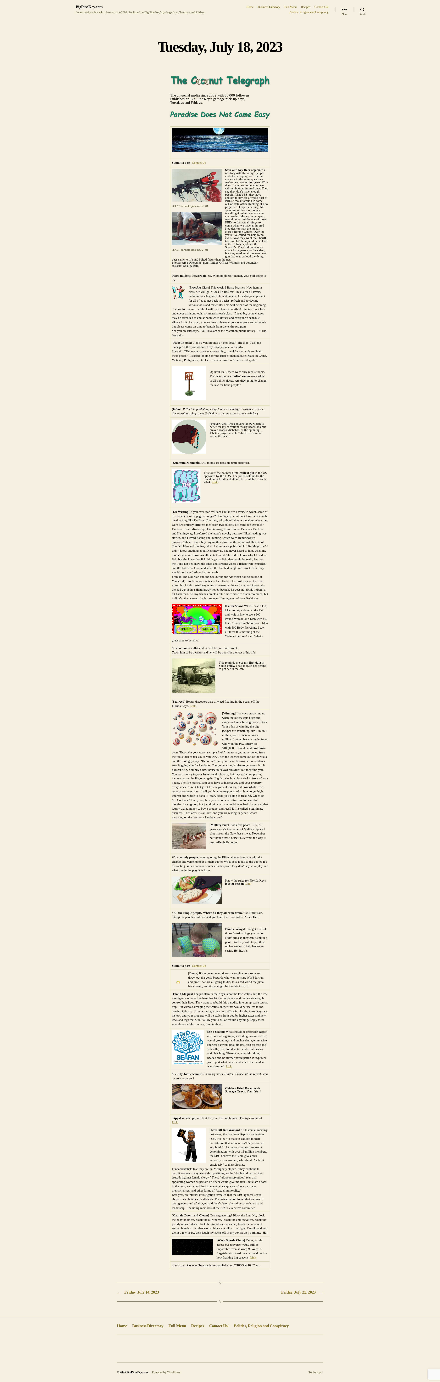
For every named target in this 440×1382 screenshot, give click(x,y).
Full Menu (290, 7)
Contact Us (199, 162)
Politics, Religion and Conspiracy (308, 12)
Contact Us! (321, 7)
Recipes (305, 7)
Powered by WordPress (166, 1372)
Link (215, 482)
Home (250, 7)
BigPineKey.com (89, 7)
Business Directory (269, 7)
